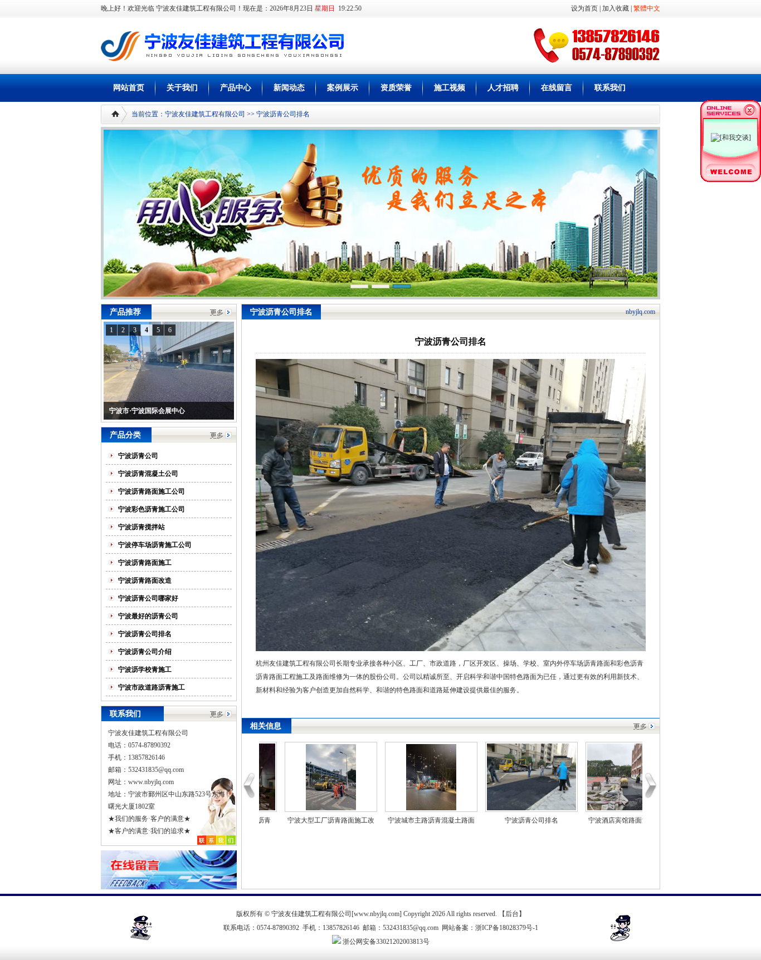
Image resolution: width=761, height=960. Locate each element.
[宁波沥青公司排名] (470, 808)
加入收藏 (615, 8)
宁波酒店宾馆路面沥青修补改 (570, 820)
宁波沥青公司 (138, 456)
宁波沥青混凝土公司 (148, 473)
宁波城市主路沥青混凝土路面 (369, 820)
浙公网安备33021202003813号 (385, 942)
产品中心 (235, 87)
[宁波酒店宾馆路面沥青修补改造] (570, 808)
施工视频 (449, 87)
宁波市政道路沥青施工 (151, 687)
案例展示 (342, 87)
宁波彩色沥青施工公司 (151, 509)
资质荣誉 (396, 87)
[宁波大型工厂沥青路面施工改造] (270, 808)
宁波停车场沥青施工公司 (155, 545)
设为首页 (583, 8)
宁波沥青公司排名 (145, 634)
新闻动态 (289, 87)
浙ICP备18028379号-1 (506, 928)
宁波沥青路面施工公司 (151, 491)
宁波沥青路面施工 (145, 563)
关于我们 (182, 87)
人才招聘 (503, 87)
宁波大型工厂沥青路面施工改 (269, 820)
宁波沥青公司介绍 (145, 652)
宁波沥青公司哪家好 (148, 598)
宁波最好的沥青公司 (148, 616)
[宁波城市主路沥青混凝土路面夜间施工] (370, 808)
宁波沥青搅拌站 (141, 527)
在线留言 (556, 87)
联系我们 (610, 87)
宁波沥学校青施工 (145, 669)
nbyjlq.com (640, 312)
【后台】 (512, 914)
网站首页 (128, 87)
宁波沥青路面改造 (145, 580)
